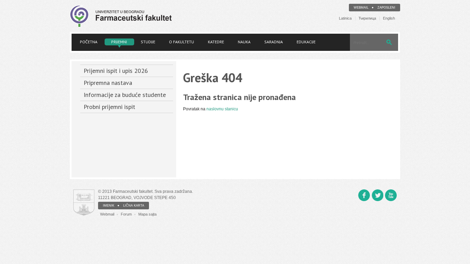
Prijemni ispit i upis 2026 (116, 71)
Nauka (244, 41)
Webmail (361, 7)
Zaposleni (386, 7)
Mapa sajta (147, 214)
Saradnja (273, 41)
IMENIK (108, 205)
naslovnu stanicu (222, 109)
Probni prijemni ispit (109, 107)
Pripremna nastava (108, 83)
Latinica (345, 18)
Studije (148, 41)
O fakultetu (181, 41)
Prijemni (119, 41)
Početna (88, 41)
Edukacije (306, 41)
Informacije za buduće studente (125, 95)
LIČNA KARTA (133, 205)
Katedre (216, 41)
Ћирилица (367, 18)
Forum (126, 214)
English (389, 18)
